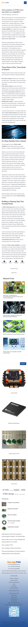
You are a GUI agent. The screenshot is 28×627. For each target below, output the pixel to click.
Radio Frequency (22, 494)
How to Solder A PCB (7, 545)
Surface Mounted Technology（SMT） (14, 604)
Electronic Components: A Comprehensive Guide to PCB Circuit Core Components (13, 297)
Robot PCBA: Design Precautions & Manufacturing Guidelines (12, 316)
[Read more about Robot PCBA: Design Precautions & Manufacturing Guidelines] (14, 307)
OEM (23, 490)
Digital (16, 490)
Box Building (14, 601)
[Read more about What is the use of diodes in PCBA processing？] (14, 343)
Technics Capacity (14, 578)
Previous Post (14, 268)
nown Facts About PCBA (9, 38)
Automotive (11, 490)
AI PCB (6, 490)
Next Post (14, 272)
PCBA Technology (6, 14)
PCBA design (8, 494)
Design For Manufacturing (14, 603)
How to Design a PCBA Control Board (11, 548)
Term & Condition (14, 588)
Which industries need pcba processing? (14, 334)
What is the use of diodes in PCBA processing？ (12, 352)
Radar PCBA (17, 494)
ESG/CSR (14, 586)
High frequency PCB (14, 593)
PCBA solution (14, 599)
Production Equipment (14, 582)
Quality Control (14, 580)
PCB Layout (14, 597)
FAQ (14, 584)
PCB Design (14, 595)
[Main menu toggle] (25, 2)
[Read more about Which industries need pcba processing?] (14, 326)
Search (23, 363)
